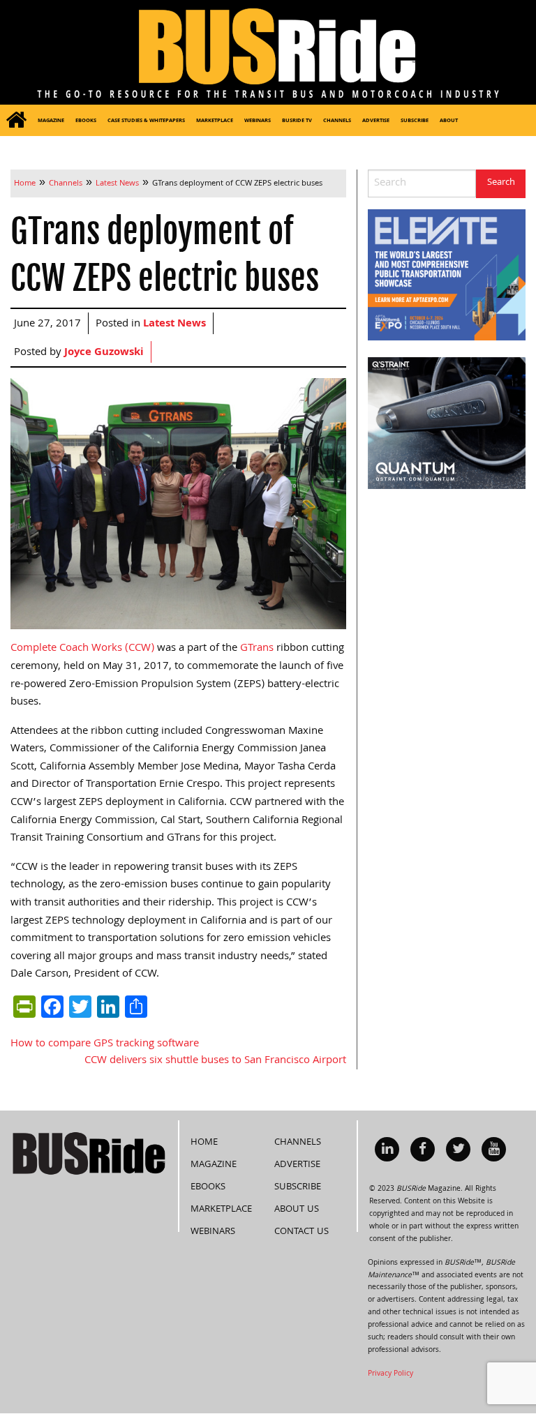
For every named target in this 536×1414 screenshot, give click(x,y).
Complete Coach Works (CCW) (82, 649)
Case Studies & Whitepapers (146, 121)
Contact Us (301, 1232)
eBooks (85, 121)
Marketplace (214, 121)
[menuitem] (16, 120)
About (449, 121)
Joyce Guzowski (104, 353)
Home (204, 1142)
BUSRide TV (297, 121)
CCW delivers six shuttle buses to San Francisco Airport (215, 1061)
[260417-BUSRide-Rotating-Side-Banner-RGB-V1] (447, 423)
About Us (296, 1209)
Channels (337, 121)
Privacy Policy (390, 1374)
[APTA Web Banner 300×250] (447, 275)
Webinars (257, 121)
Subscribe (415, 121)
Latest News (174, 324)
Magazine (51, 121)
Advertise (375, 121)
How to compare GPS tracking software (104, 1044)
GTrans (257, 649)
